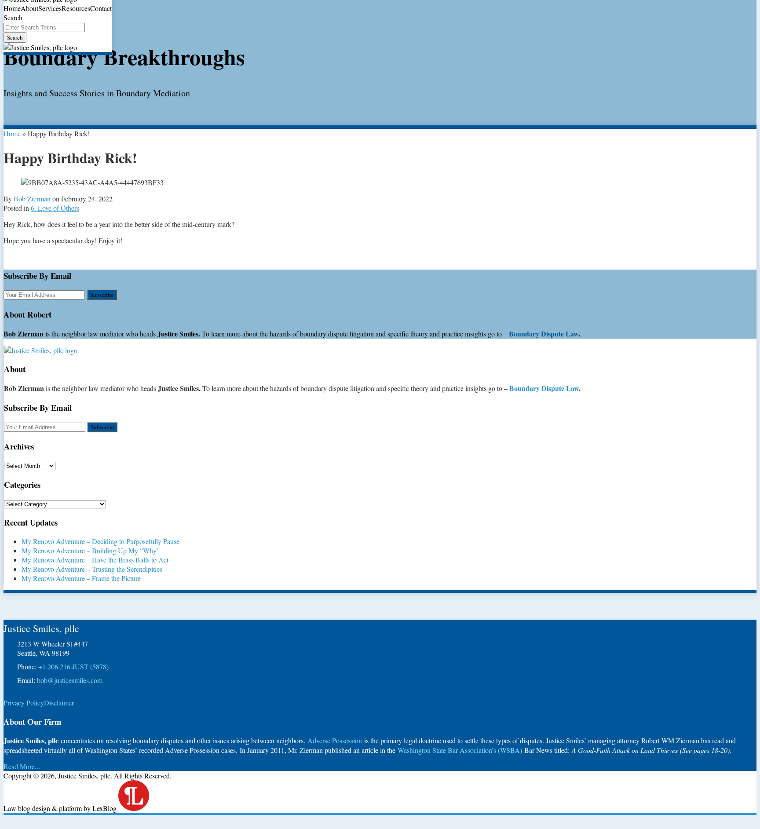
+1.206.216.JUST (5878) (73, 666)
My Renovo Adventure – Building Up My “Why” (91, 550)
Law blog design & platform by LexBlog (61, 808)
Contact (101, 8)
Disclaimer (59, 702)
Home (12, 8)
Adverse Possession (334, 740)
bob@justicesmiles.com (69, 680)
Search (15, 37)
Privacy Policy (24, 702)
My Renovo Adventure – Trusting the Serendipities (92, 568)
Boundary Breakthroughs (124, 56)
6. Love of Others (55, 207)
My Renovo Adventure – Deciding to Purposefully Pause (100, 541)
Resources (76, 8)
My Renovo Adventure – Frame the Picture (81, 578)
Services (50, 8)
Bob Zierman (32, 198)
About (29, 8)
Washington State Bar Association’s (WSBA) (460, 750)
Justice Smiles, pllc (41, 628)
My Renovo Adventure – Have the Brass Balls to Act (95, 559)
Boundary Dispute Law (543, 334)
